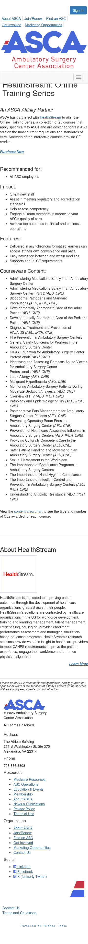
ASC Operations (25, 784)
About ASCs (22, 798)
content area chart (28, 511)
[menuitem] (12, 17)
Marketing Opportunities (43, 24)
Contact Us (22, 852)
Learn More (78, 663)
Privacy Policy (24, 808)
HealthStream (50, 117)
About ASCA (11, 18)
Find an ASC (56, 18)
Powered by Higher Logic (44, 926)
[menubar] (44, 20)
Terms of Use (23, 813)
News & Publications (29, 803)
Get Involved (11, 24)
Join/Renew (33, 18)
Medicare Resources (29, 779)
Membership (23, 794)
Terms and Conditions (19, 912)
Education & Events (28, 789)
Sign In (78, 10)
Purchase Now (12, 151)
